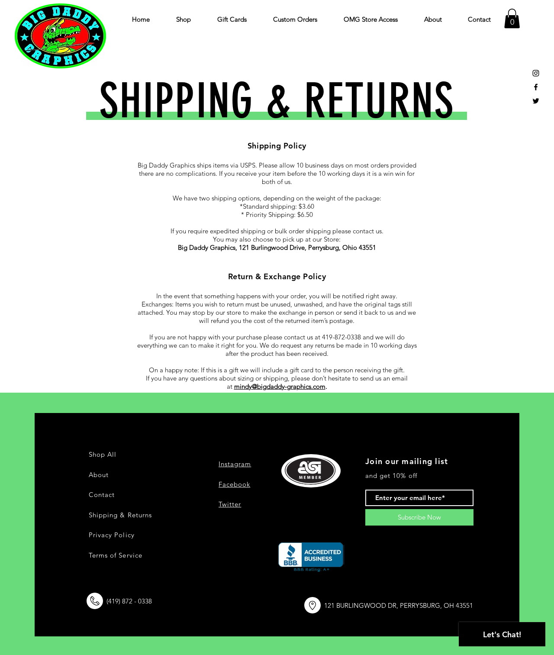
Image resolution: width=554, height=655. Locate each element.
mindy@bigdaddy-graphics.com (279, 386)
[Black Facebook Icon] (535, 87)
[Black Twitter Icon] (535, 101)
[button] (512, 18)
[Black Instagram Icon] (535, 73)
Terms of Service (115, 555)
